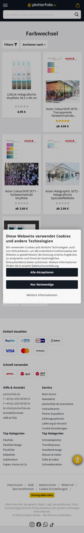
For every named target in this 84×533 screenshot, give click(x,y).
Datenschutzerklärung (45, 266)
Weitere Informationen (42, 295)
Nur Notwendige (42, 284)
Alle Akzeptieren (42, 272)
